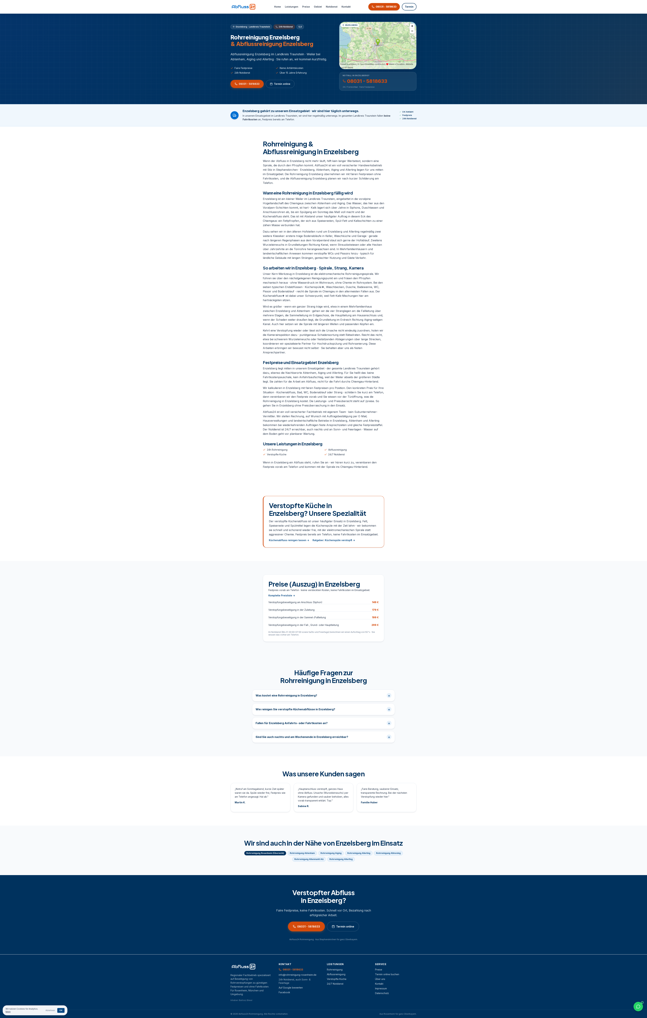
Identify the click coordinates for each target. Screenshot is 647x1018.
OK (61, 1010)
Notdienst (331, 6)
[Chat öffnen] (638, 1006)
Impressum (381, 988)
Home (277, 6)
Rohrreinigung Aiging (331, 853)
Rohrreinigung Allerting (358, 853)
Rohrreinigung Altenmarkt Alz (309, 859)
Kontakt (346, 6)
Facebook (284, 992)
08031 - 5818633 (249, 83)
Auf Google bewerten (291, 987)
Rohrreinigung (335, 969)
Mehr (8, 1011)
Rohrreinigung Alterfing (341, 859)
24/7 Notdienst (336, 454)
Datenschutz (382, 993)
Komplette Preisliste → (281, 595)
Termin (409, 6)
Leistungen (291, 6)
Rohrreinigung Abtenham (302, 853)
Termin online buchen (387, 974)
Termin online (282, 83)
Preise (306, 6)
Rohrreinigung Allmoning (388, 853)
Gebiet (318, 6)
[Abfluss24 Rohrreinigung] (243, 7)
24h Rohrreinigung (277, 449)
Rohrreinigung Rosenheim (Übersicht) (265, 853)
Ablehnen (50, 1010)
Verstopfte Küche (276, 454)
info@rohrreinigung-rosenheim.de (297, 974)
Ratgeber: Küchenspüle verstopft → (334, 540)
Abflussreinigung (337, 449)
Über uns (380, 979)
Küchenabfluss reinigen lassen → (289, 540)
